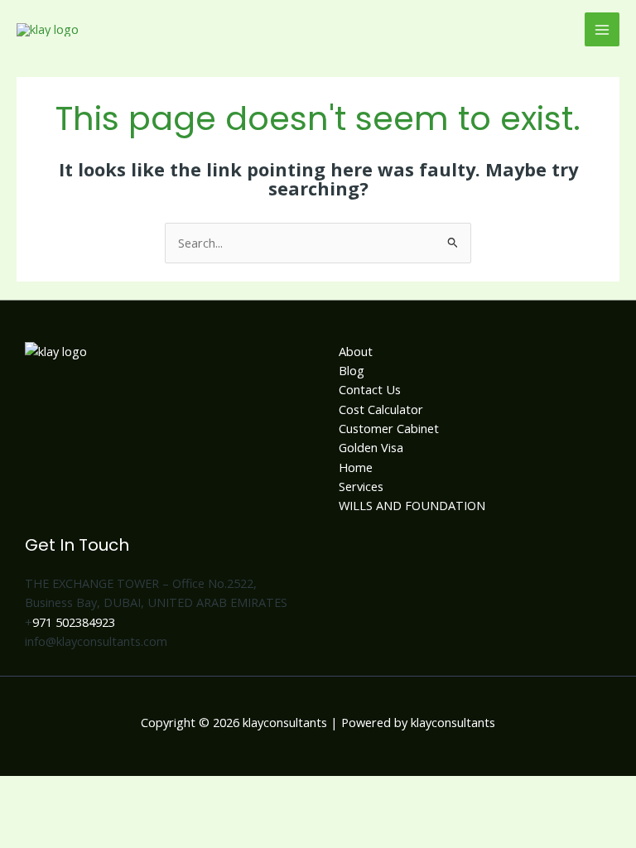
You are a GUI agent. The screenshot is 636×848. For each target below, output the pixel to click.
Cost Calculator (381, 409)
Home (356, 467)
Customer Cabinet (389, 428)
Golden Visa (371, 447)
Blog (351, 370)
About (356, 351)
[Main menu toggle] (602, 29)
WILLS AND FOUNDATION (412, 505)
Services (361, 486)
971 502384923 (73, 622)
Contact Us (370, 389)
